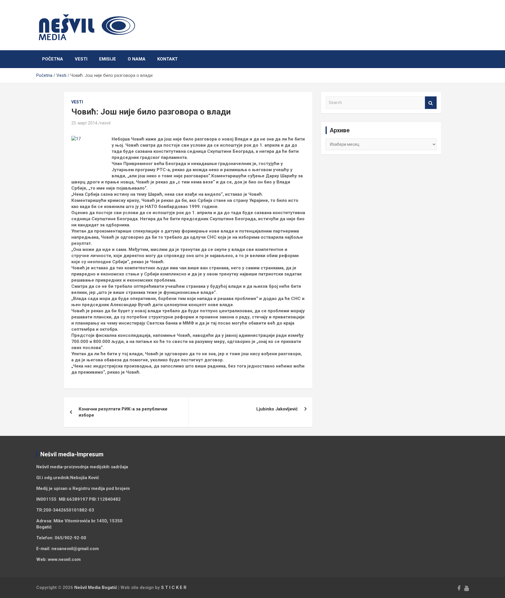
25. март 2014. (84, 123)
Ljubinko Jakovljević (277, 409)
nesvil (105, 123)
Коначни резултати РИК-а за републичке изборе (123, 412)
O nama (137, 59)
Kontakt (167, 59)
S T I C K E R (173, 587)
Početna (52, 59)
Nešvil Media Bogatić (95, 587)
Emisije (107, 59)
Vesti (81, 59)
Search (431, 102)
